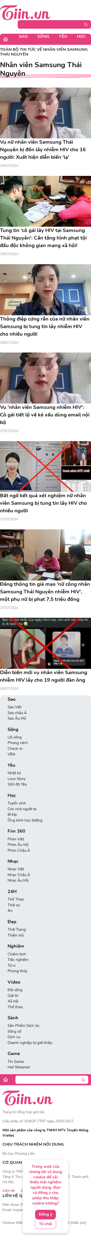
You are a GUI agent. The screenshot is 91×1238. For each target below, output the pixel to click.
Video (14, 982)
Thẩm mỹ (16, 935)
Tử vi (11, 965)
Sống (43, 36)
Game (14, 1054)
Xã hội (13, 1001)
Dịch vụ (14, 1036)
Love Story (17, 778)
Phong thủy (18, 971)
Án (10, 910)
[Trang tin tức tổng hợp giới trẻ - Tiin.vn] (25, 12)
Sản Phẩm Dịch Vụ (23, 1025)
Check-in (15, 748)
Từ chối (45, 1224)
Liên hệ (9, 1190)
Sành (13, 1018)
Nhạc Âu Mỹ (18, 880)
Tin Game (16, 1061)
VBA (11, 754)
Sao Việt (14, 707)
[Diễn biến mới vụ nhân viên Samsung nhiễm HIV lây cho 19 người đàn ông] (45, 643)
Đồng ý (45, 1214)
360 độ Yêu (17, 784)
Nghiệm (16, 946)
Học (81, 36)
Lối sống (15, 737)
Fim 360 (16, 831)
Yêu (63, 36)
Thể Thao (16, 899)
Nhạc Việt (16, 869)
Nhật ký (14, 773)
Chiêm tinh (17, 954)
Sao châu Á (17, 712)
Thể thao (15, 1007)
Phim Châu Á (19, 850)
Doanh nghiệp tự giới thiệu (30, 1042)
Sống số (14, 1031)
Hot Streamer (19, 1067)
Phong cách (18, 742)
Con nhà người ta (22, 808)
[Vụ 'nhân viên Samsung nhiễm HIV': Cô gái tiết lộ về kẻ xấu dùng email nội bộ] (45, 378)
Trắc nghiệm (18, 959)
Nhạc (13, 861)
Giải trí (13, 995)
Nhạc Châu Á (19, 874)
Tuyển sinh (17, 803)
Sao (23, 36)
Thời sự (14, 905)
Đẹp (12, 922)
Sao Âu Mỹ (17, 718)
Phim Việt (16, 839)
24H (12, 892)
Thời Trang (17, 929)
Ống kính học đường (25, 820)
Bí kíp (12, 814)
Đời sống (15, 989)
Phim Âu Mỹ (18, 844)
